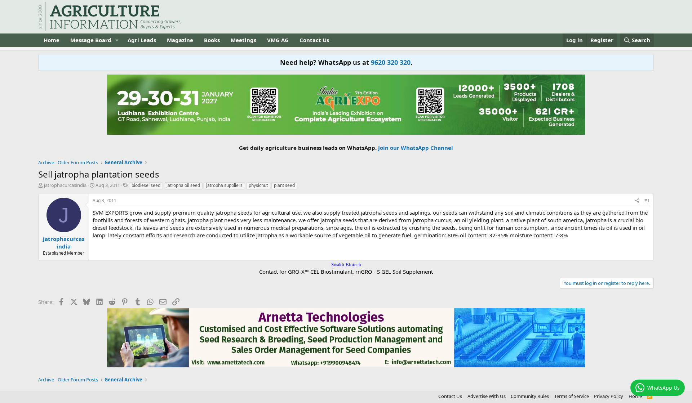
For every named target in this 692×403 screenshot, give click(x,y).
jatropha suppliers (224, 185)
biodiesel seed (146, 185)
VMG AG (278, 40)
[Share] (637, 201)
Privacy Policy (608, 396)
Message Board (90, 40)
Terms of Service (571, 396)
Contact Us (314, 40)
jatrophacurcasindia (65, 185)
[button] (117, 40)
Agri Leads (142, 40)
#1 (647, 200)
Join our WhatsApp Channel (415, 147)
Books (212, 40)
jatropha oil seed (183, 185)
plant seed (284, 185)
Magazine (180, 40)
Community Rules (530, 396)
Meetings (243, 40)
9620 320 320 (391, 62)
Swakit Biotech (346, 264)
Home (51, 40)
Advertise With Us (486, 396)
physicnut (258, 185)
